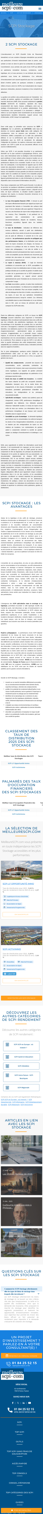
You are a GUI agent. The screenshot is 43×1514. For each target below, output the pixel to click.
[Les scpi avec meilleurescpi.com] (12, 5)
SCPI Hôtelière (23, 1066)
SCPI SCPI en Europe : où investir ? (23, 1046)
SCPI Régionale (23, 1087)
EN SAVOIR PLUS (21, 1160)
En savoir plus (22, 914)
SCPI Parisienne (27, 1104)
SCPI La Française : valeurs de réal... (21, 1143)
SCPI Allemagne (18, 1102)
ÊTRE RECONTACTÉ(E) (22, 1510)
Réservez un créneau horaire (23, 1356)
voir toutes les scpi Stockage (21, 998)
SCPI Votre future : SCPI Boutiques (24, 1076)
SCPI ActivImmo (18, 767)
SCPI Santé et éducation (23, 1057)
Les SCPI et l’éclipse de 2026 (17, 1174)
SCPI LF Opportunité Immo (18, 763)
